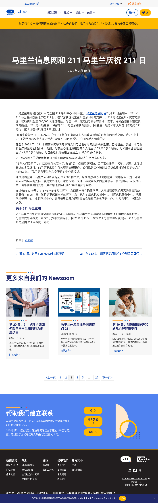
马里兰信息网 (94, 113)
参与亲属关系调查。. (127, 23)
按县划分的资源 (29, 479)
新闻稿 (29, 240)
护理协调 (10, 469)
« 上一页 (51, 377)
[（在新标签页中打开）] (136, 459)
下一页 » (107, 377)
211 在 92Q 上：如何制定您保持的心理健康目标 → (111, 253)
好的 (123, 498)
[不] (154, 498)
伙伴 (74, 465)
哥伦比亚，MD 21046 (134, 485)
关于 (89, 12)
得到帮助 (52, 12)
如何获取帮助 (28, 465)
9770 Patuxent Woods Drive (134, 478)
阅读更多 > (14, 354)
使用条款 (71, 493)
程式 (66, 12)
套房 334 (134, 482)
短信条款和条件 (89, 493)
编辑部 (46, 465)
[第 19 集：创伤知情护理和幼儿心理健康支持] (130, 302)
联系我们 (61, 479)
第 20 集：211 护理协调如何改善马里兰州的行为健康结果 (27, 329)
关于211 (61, 465)
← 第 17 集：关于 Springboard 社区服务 (40, 253)
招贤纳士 (61, 469)
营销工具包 (48, 469)
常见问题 (61, 474)
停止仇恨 (10, 474)
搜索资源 (26, 469)
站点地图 (106, 493)
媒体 (78, 12)
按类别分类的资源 (30, 474)
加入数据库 (77, 469)
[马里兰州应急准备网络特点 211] (79, 302)
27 (96, 377)
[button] (121, 3)
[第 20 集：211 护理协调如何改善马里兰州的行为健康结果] (27, 302)
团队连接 (10, 465)
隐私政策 (58, 493)
